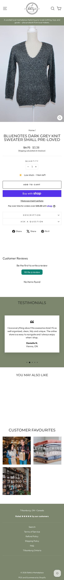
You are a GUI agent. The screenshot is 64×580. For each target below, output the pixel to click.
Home (31, 130)
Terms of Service (32, 531)
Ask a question (32, 221)
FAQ (32, 545)
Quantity (32, 161)
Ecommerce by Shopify (36, 577)
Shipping (22, 150)
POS (20, 577)
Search (32, 527)
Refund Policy (32, 536)
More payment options (32, 200)
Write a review (32, 272)
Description (32, 215)
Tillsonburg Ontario (32, 550)
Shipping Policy (32, 541)
